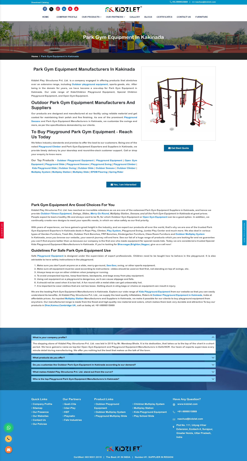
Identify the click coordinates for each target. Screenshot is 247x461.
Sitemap (37, 408)
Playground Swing (101, 164)
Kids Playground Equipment (154, 291)
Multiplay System (40, 172)
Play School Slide (143, 416)
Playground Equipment (109, 160)
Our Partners (115, 17)
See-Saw (111, 265)
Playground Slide (54, 164)
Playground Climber (50, 146)
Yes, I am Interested (124, 184)
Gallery (135, 17)
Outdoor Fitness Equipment (55, 213)
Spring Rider (116, 172)
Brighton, (136, 244)
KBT (66, 412)
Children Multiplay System (149, 404)
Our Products (91, 17)
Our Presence (40, 412)
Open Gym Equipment (155, 217)
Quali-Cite (70, 404)
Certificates (164, 17)
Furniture (201, 17)
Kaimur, (55, 305)
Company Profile (67, 17)
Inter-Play (69, 408)
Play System (114, 230)
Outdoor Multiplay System (190, 234)
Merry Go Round (99, 213)
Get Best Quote (180, 148)
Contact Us (184, 17)
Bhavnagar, (124, 244)
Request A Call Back (244, 233)
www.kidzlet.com (187, 404)
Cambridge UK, (67, 305)
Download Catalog (40, 2)
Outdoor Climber (126, 168)
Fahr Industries (73, 420)
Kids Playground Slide (44, 168)
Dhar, (48, 305)
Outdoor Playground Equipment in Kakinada (177, 295)
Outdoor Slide (86, 168)
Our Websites (40, 416)
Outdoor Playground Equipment (75, 160)
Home (45, 17)
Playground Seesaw (77, 164)
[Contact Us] (8, 437)
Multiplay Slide (81, 172)
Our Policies (39, 424)
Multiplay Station (61, 172)
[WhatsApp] (8, 427)
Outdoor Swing (67, 168)
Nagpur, (145, 244)
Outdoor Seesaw (105, 168)
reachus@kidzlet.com (205, 2)
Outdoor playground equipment (90, 84)
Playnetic (69, 416)
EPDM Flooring (99, 172)
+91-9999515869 (180, 2)
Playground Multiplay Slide (111, 416)
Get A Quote (2, 230)
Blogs (148, 17)
